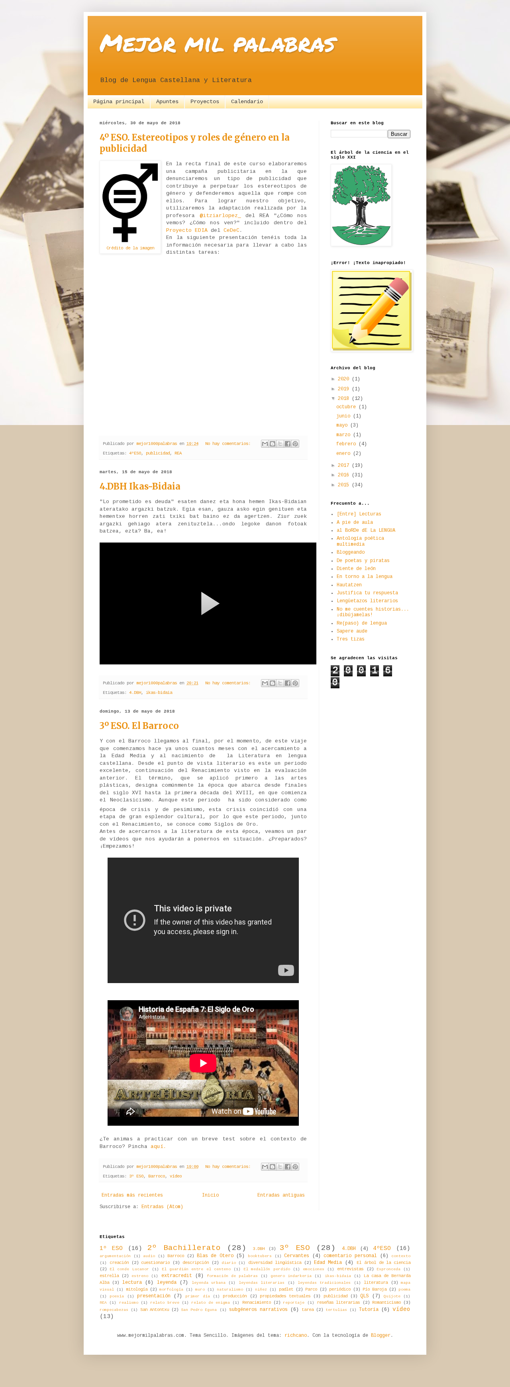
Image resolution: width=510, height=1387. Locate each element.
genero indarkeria (291, 1276)
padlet (286, 1289)
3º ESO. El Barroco (139, 725)
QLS (364, 1296)
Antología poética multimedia (360, 541)
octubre (347, 407)
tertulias (336, 1310)
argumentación (115, 1256)
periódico (340, 1289)
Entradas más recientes (132, 1195)
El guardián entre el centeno (196, 1269)
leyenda (167, 1282)
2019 (345, 389)
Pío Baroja (374, 1289)
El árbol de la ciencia (383, 1262)
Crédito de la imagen (130, 248)
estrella (109, 1275)
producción (235, 1296)
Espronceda (388, 1269)
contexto (400, 1256)
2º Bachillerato (184, 1248)
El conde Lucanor (129, 1269)
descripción (195, 1262)
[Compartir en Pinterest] (295, 444)
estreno (139, 1276)
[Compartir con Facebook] (288, 444)
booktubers (260, 1256)
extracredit (176, 1276)
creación (119, 1262)
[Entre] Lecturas (359, 514)
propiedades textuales (285, 1296)
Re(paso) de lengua (362, 623)
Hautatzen (349, 585)
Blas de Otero (215, 1256)
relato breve (164, 1303)
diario (229, 1263)
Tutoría (369, 1310)
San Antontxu (154, 1309)
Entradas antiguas (281, 1195)
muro (200, 1289)
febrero (347, 444)
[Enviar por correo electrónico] (265, 444)
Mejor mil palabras (217, 42)
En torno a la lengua (364, 577)
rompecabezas (114, 1310)
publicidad (158, 453)
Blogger (380, 1335)
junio (344, 416)
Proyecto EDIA (187, 230)
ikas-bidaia (159, 692)
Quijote (392, 1296)
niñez (261, 1289)
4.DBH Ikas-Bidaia (140, 486)
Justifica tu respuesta (367, 593)
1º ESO (111, 1248)
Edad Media (328, 1263)
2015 (345, 485)
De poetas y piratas (363, 561)
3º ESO (136, 1176)
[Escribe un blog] (273, 444)
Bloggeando (351, 552)
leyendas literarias (261, 1283)
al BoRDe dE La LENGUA (366, 530)
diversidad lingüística (274, 1262)
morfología (171, 1289)
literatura (376, 1282)
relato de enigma (210, 1303)
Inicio (210, 1195)
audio (149, 1256)
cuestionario (155, 1262)
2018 (345, 399)
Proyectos (204, 101)
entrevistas (350, 1269)
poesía (117, 1296)
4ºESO (135, 453)
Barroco (156, 1176)
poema (404, 1289)
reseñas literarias (338, 1302)
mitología (136, 1289)
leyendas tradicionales (324, 1283)
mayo (343, 425)
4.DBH (135, 692)
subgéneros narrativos (258, 1310)
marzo (344, 435)
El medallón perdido (266, 1269)
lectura (132, 1282)
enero (344, 453)
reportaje (293, 1303)
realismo (128, 1303)
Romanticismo (386, 1302)
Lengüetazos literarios (367, 601)
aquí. (159, 1147)
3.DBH (259, 1248)
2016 (345, 475)
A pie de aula (355, 522)
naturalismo (230, 1289)
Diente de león (356, 569)
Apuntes (167, 101)
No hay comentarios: (229, 443)
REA (178, 453)
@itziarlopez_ (220, 216)
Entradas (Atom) (162, 1207)
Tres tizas (351, 639)
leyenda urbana (209, 1283)
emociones (313, 1269)
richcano (295, 1335)
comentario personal (350, 1256)
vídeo (176, 1176)
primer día (197, 1296)
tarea (308, 1309)
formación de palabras (232, 1276)
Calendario (247, 101)
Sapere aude (352, 631)
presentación (154, 1296)
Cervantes (296, 1256)
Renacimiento (256, 1302)
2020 (345, 379)
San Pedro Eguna (199, 1310)
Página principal (118, 101)
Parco (311, 1289)
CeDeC (231, 230)
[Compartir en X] (280, 444)
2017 (345, 465)
